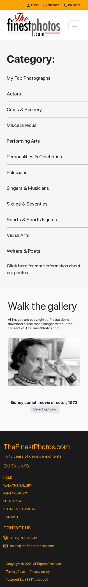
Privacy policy (40, 572)
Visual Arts (18, 235)
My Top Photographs (29, 78)
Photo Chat (13, 501)
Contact (74, 5)
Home (8, 477)
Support (53, 5)
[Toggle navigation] (74, 24)
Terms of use (15, 572)
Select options (44, 409)
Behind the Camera (19, 509)
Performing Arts (23, 141)
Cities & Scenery (24, 109)
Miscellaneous (22, 125)
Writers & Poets (23, 251)
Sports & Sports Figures (32, 219)
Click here (17, 265)
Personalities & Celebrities (34, 156)
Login (35, 5)
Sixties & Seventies (27, 204)
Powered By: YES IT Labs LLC (27, 580)
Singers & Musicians (28, 188)
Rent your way (15, 493)
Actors (14, 94)
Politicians (17, 172)
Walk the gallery (17, 485)
